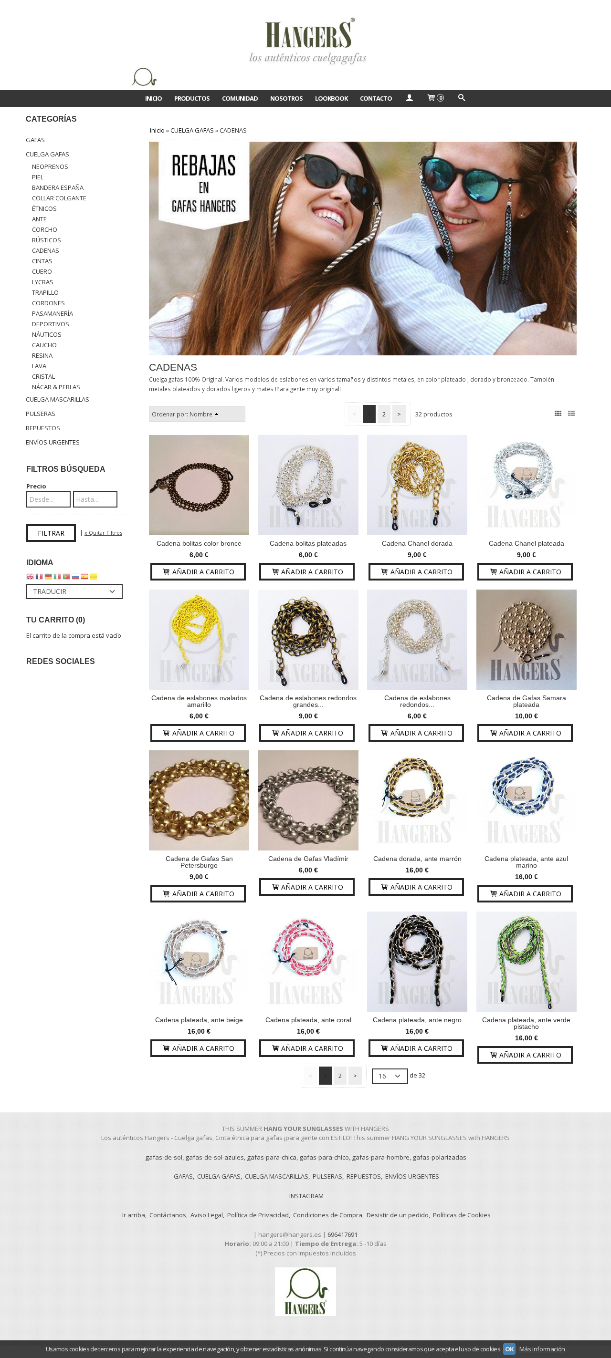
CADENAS (45, 250)
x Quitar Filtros (103, 532)
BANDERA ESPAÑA (58, 187)
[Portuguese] (66, 578)
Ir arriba (133, 1215)
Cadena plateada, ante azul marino (526, 862)
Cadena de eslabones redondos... (417, 701)
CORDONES (48, 303)
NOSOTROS (286, 98)
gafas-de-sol (163, 1157)
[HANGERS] (305, 45)
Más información (542, 1349)
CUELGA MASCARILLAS (57, 399)
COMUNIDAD (240, 98)
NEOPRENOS (50, 166)
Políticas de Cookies (462, 1215)
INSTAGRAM (306, 1196)
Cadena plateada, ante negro (417, 1020)
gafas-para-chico (324, 1157)
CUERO (42, 271)
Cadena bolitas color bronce (199, 543)
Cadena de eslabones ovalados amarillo (199, 701)
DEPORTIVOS (50, 324)
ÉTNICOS (44, 208)
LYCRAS (42, 282)
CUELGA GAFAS (47, 154)
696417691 (342, 1234)
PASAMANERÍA (52, 313)
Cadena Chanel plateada (526, 543)
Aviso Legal (206, 1215)
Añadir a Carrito (202, 571)
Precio (36, 486)
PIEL (37, 177)
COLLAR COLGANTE (59, 198)
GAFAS (35, 139)
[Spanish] (84, 578)
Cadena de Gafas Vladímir (308, 858)
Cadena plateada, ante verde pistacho (526, 1023)
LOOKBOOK (331, 98)
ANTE (39, 219)
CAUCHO (44, 345)
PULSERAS (40, 413)
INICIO (153, 98)
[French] (39, 578)
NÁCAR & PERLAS (56, 387)
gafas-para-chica (271, 1157)
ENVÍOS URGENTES (53, 442)
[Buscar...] (461, 98)
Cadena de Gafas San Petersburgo (199, 862)
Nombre (201, 414)
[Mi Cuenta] (409, 98)
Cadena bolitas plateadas (308, 543)
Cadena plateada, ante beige (199, 1020)
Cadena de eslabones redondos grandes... (308, 701)
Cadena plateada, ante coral (308, 1020)
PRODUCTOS (192, 98)
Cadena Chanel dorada (417, 543)
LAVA (39, 366)
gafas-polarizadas (439, 1157)
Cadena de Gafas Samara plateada (526, 701)
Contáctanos (167, 1215)
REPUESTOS (43, 428)
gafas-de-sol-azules (214, 1157)
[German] (48, 578)
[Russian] (75, 578)
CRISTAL (43, 376)
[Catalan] (94, 578)
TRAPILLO (45, 292)
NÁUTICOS (47, 334)
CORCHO (44, 229)
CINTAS (42, 261)
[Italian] (57, 578)
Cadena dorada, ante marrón (417, 858)
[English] (30, 578)
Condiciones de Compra (327, 1215)
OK (509, 1349)
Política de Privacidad (258, 1215)
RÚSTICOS (46, 240)
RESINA (42, 355)
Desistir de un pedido (398, 1215)
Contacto (376, 98)
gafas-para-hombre (381, 1157)
